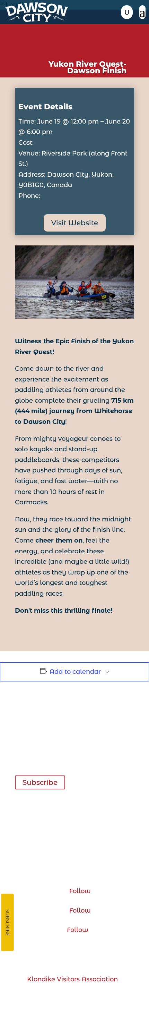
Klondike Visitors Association (72, 979)
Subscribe (40, 782)
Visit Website (74, 223)
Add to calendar (75, 672)
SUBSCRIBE (8, 922)
